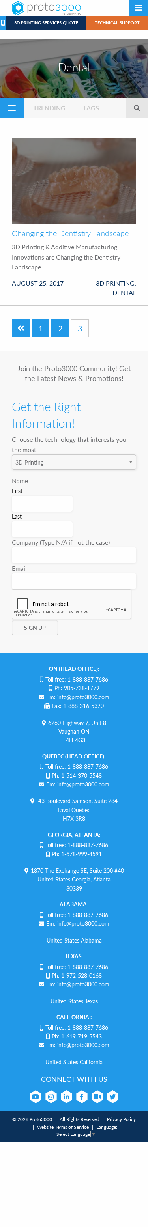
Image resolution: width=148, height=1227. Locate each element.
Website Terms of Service (63, 1127)
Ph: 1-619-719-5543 (77, 1036)
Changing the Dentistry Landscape (70, 233)
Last (17, 516)
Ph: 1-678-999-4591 (77, 854)
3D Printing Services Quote (46, 23)
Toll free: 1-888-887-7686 (76, 679)
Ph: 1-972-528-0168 (77, 975)
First (17, 491)
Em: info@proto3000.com (77, 697)
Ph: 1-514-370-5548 (77, 775)
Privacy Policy (121, 1119)
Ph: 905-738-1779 (76, 688)
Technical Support (117, 23)
